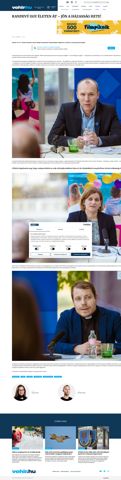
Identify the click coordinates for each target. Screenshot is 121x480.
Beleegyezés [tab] (39, 229)
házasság (29, 376)
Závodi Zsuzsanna (48, 376)
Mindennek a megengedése (80, 254)
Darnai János (58, 376)
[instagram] (76, 2)
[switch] (53, 249)
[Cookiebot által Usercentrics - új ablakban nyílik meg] (84, 225)
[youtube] (67, 2)
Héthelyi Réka (38, 376)
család (23, 376)
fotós (79, 391)
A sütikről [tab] (81, 229)
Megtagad (40, 254)
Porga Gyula (16, 376)
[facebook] (72, 2)
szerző (33, 391)
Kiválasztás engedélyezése (60, 254)
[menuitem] (61, 6)
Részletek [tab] (60, 229)
